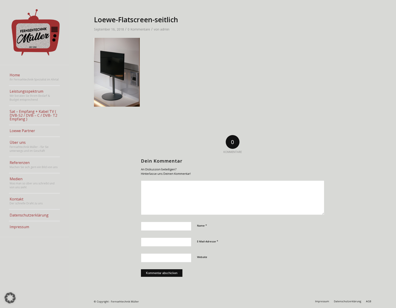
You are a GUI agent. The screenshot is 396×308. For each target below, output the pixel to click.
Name (202, 225)
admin (164, 29)
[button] (10, 298)
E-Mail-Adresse (207, 241)
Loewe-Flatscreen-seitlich (136, 19)
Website (202, 257)
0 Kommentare (139, 29)
